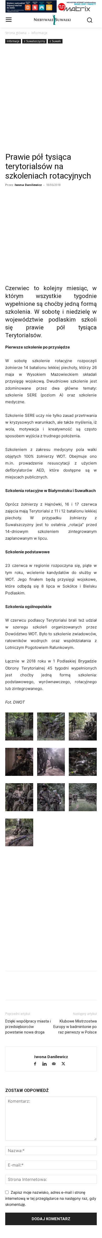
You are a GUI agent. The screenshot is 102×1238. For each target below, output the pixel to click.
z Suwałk (55, 41)
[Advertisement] (51, 98)
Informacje (39, 33)
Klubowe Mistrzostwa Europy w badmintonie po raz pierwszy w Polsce (75, 1027)
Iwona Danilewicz (28, 185)
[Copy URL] (22, 204)
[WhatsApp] (46, 204)
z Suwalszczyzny (34, 41)
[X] (34, 204)
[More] (82, 204)
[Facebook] (10, 204)
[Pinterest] (70, 204)
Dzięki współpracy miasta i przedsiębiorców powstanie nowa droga (28, 1027)
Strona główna (15, 33)
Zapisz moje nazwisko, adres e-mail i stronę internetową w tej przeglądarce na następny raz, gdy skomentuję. (50, 1198)
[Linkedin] (58, 204)
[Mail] (56, 1064)
